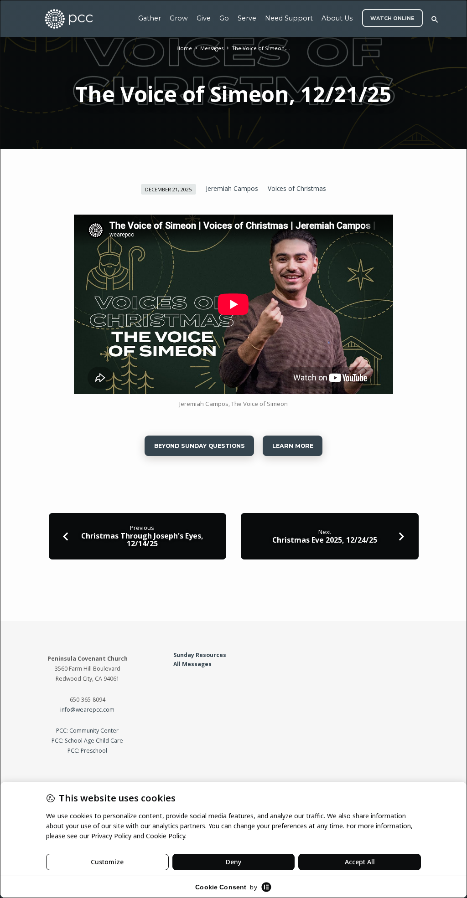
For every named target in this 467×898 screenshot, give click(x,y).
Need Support (289, 18)
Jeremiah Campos (232, 188)
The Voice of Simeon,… (261, 48)
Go (224, 18)
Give (204, 18)
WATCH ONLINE (392, 18)
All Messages (192, 664)
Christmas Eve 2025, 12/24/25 (324, 540)
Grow (179, 18)
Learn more (292, 445)
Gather (149, 18)
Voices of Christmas (297, 188)
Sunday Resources (199, 655)
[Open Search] (435, 19)
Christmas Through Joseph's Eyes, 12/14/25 (142, 540)
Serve (247, 18)
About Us (337, 18)
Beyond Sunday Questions (199, 445)
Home (184, 48)
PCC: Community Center (87, 730)
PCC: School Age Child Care (87, 740)
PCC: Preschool (87, 750)
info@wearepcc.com (87, 709)
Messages (211, 48)
